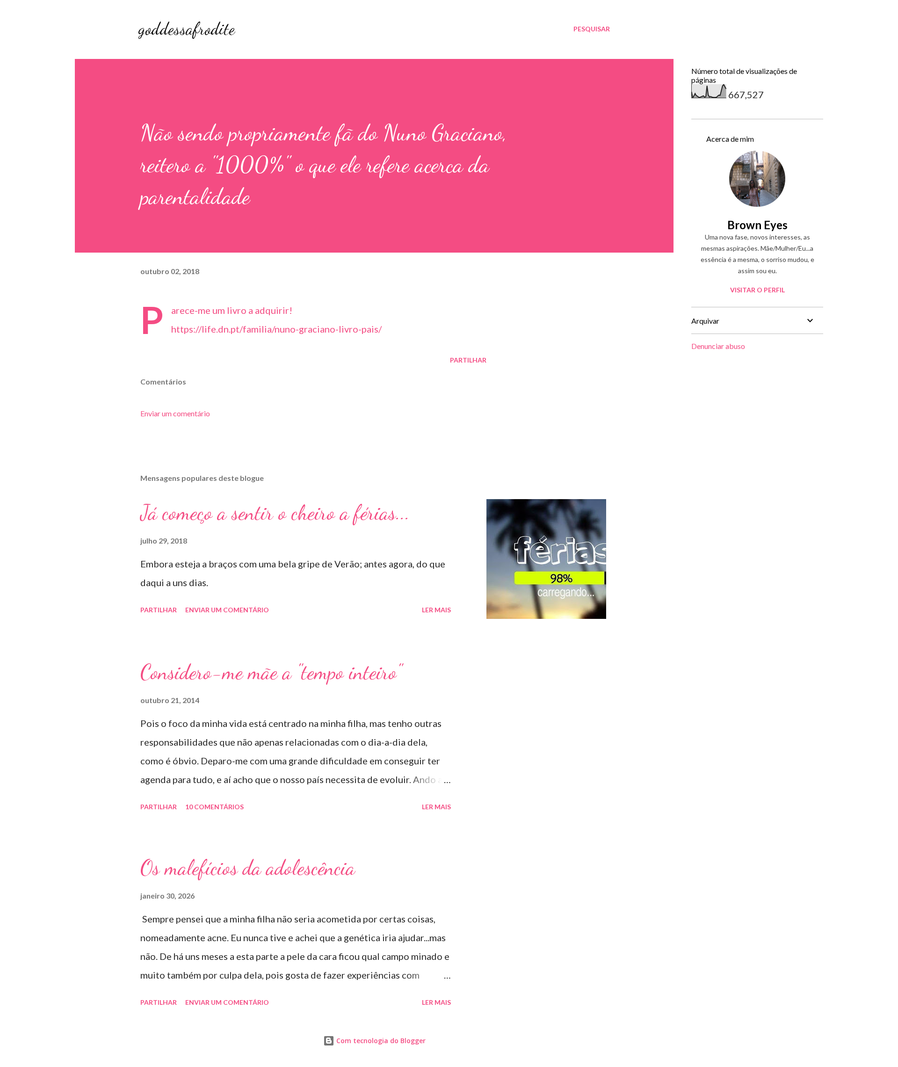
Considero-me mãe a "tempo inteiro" (271, 672)
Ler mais (436, 610)
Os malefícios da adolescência (247, 868)
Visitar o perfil (757, 290)
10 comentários (214, 807)
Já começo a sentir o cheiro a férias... (275, 513)
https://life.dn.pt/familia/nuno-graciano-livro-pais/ (276, 328)
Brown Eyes (757, 225)
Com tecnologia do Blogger (380, 1040)
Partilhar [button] (468, 360)
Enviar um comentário (175, 413)
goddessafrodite (186, 29)
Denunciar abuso (718, 345)
